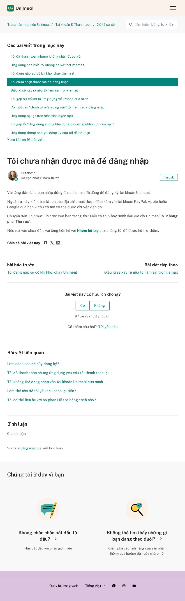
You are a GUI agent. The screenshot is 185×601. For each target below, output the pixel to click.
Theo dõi (169, 177)
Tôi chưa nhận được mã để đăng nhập (40, 82)
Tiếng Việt (93, 586)
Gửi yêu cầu (108, 327)
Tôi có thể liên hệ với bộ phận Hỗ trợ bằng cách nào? (51, 400)
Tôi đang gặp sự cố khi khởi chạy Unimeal (42, 272)
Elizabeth (28, 173)
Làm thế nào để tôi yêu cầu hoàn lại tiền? (41, 391)
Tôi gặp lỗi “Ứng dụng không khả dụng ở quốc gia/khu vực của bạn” (62, 124)
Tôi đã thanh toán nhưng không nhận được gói (46, 56)
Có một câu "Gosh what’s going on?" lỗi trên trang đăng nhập (57, 107)
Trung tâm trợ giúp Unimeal (28, 24)
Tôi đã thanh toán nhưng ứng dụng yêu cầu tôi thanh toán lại (58, 373)
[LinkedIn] (58, 243)
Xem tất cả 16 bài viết (25, 140)
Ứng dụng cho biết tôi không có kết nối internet (47, 65)
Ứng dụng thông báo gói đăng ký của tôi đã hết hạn (50, 133)
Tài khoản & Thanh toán (73, 24)
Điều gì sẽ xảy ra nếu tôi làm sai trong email (141, 272)
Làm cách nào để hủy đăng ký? (33, 364)
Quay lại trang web (63, 586)
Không (99, 305)
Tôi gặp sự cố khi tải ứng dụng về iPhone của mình (49, 99)
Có (82, 305)
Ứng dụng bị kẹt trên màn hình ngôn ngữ (42, 116)
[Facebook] (45, 243)
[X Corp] (52, 243)
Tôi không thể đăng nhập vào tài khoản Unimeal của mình (55, 382)
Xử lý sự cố (106, 24)
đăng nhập (29, 448)
